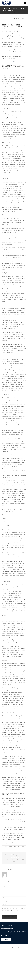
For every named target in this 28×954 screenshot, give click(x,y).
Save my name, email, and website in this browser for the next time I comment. (13, 911)
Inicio (3, 12)
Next (23, 18)
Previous (18, 18)
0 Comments (21, 846)
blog (15, 846)
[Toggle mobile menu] (25, 3)
